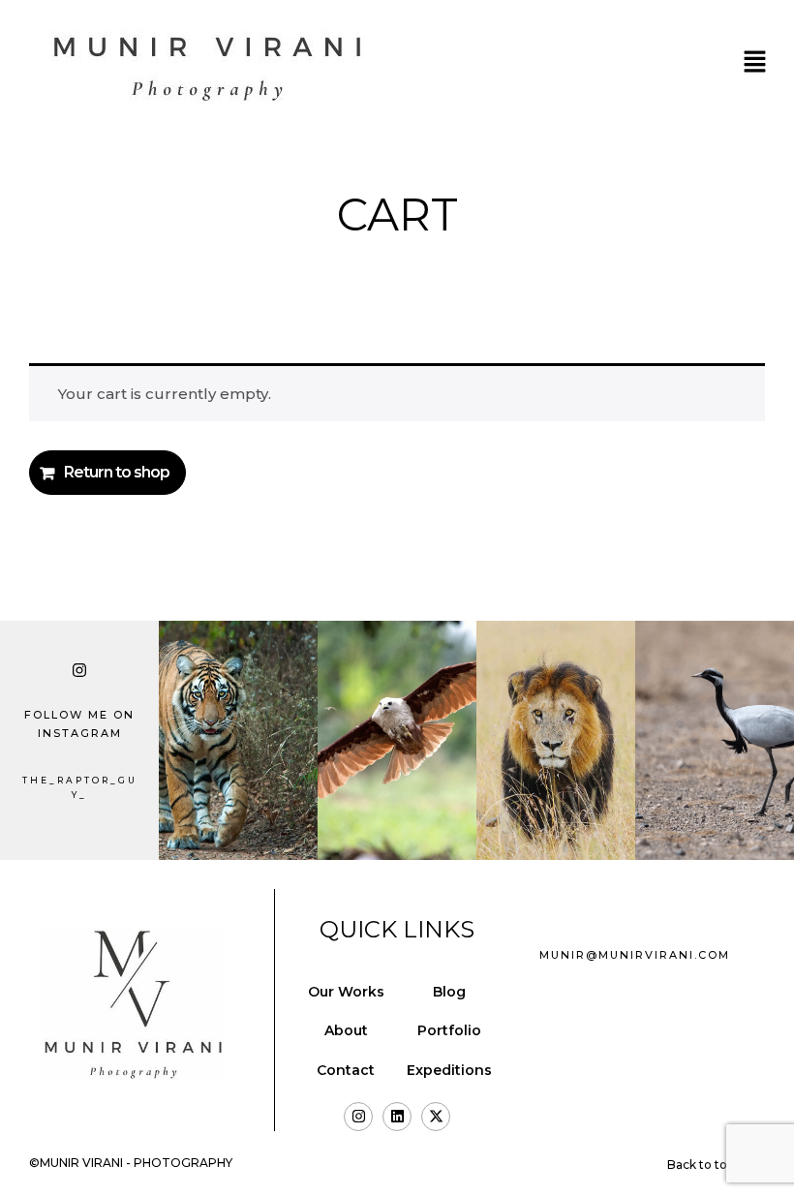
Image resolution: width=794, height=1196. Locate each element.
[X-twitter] (435, 1116)
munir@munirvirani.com (634, 955)
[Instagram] (358, 1116)
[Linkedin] (397, 1116)
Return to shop (116, 472)
